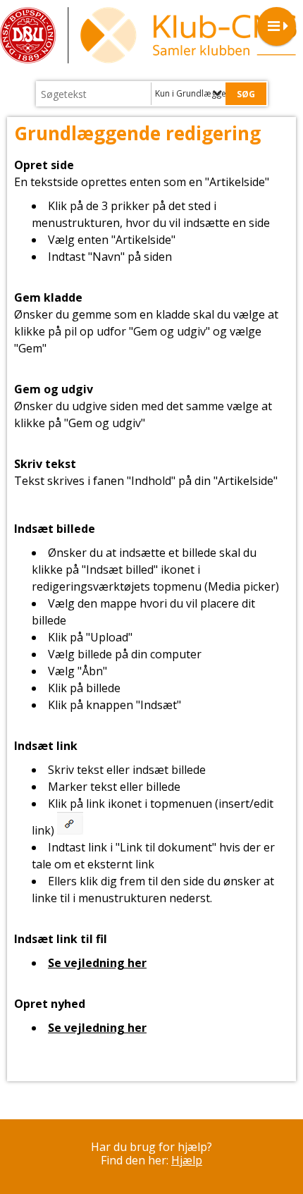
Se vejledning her (97, 963)
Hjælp (186, 1160)
